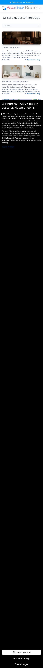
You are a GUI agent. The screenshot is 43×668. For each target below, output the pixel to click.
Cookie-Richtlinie (8, 147)
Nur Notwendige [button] (21, 658)
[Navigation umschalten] (3, 7)
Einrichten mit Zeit (11, 47)
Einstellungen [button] (21, 664)
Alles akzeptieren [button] (22, 652)
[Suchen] (38, 25)
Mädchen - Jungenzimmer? (15, 81)
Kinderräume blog (33, 60)
